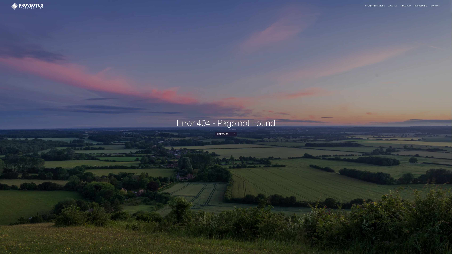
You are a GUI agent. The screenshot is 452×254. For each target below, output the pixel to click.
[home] (27, 6)
